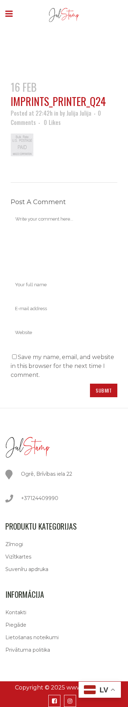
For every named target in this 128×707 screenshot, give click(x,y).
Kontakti (15, 612)
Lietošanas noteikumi (32, 637)
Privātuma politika (27, 650)
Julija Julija (78, 113)
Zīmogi (14, 544)
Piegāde (15, 625)
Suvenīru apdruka (26, 569)
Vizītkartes (18, 557)
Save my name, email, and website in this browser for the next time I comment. (62, 366)
